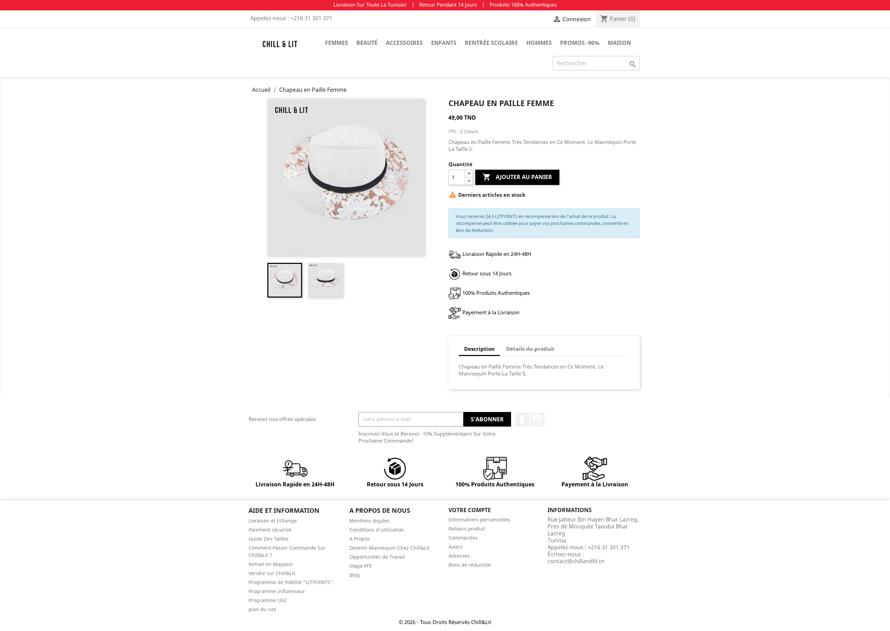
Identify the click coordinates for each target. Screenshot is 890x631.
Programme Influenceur (277, 591)
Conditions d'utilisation (376, 529)
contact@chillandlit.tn (576, 561)
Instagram (537, 420)
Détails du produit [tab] (530, 348)
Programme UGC (268, 600)
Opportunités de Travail (377, 556)
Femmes (336, 43)
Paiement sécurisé (270, 529)
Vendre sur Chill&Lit (272, 573)
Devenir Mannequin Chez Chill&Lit (389, 547)
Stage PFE (360, 566)
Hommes (539, 43)
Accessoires (404, 43)
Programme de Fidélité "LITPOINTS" (291, 582)
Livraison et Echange (273, 520)
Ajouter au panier (517, 177)
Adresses (459, 555)
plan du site (262, 609)
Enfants (443, 43)
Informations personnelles (479, 519)
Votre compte (469, 510)
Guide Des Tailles (269, 538)
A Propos (359, 538)
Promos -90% (579, 43)
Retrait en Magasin (271, 564)
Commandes (463, 537)
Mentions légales (369, 520)
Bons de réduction (469, 564)
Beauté (367, 43)
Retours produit (466, 528)
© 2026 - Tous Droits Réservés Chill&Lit (445, 621)
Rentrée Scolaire (491, 43)
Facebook (522, 420)
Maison (619, 43)
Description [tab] (479, 348)
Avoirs (455, 546)
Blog (354, 575)
